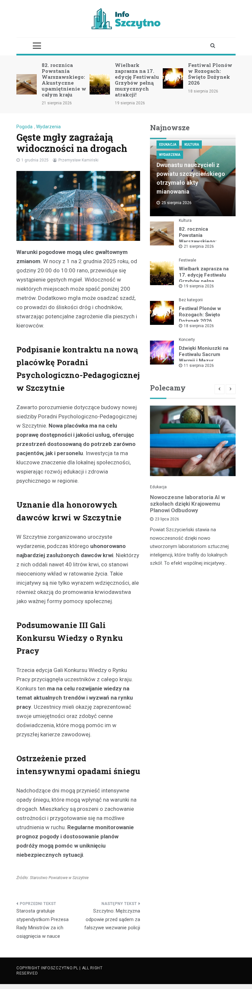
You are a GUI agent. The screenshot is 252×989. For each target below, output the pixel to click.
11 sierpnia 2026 (199, 365)
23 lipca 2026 (167, 519)
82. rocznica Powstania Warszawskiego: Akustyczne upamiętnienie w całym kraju (64, 80)
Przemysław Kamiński (78, 160)
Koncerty (187, 339)
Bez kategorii (191, 300)
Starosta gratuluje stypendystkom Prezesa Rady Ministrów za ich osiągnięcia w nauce (42, 923)
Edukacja (168, 144)
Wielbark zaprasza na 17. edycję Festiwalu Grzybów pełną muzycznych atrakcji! (137, 80)
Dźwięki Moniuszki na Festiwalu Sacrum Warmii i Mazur (203, 354)
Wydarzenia (48, 126)
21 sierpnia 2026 (199, 246)
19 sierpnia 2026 (199, 286)
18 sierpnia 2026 (199, 326)
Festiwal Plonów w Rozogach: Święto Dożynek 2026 (210, 74)
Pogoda (24, 126)
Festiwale (187, 260)
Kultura (191, 144)
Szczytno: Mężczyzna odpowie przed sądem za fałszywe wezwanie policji (112, 919)
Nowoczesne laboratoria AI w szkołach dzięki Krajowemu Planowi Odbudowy (187, 504)
